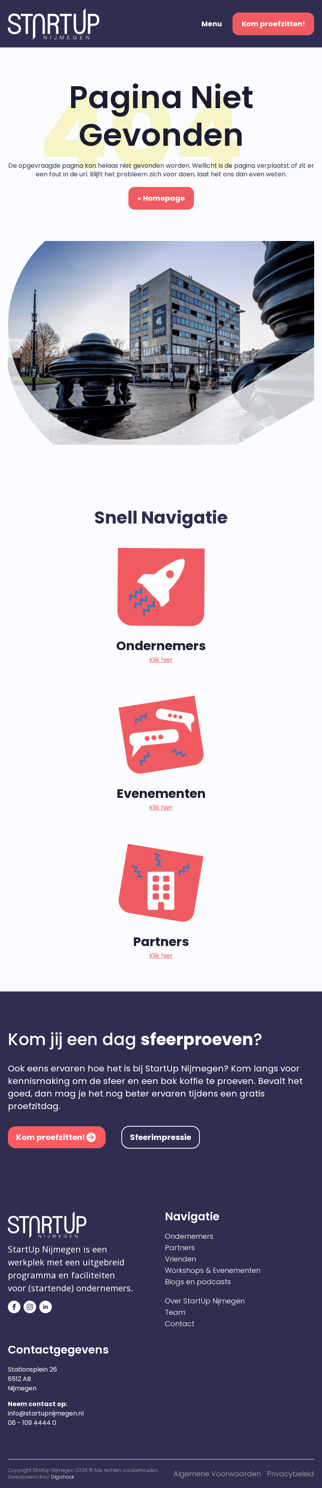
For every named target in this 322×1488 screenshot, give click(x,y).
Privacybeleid (290, 1474)
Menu (211, 23)
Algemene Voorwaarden (217, 1474)
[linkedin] (45, 1307)
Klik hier (161, 660)
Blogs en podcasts (198, 1282)
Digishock (62, 1477)
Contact (179, 1324)
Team (175, 1312)
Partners (180, 1247)
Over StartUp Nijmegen (205, 1301)
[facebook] (14, 1307)
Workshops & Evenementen (212, 1270)
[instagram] (30, 1307)
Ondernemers (189, 1236)
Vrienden (180, 1259)
